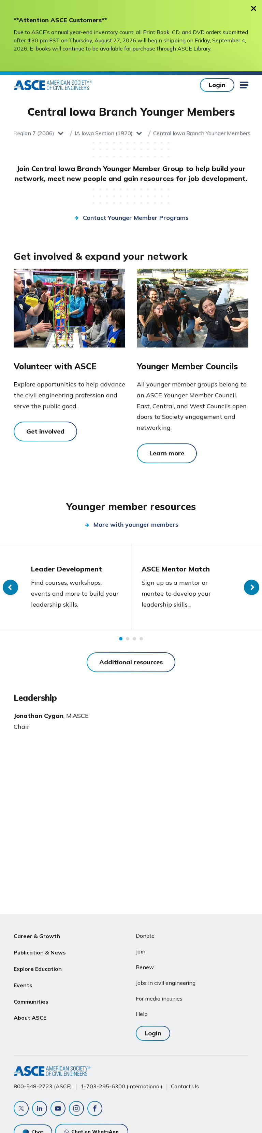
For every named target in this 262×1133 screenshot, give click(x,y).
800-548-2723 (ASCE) (43, 1086)
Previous (10, 587)
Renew (145, 967)
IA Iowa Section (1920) (104, 133)
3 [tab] (134, 638)
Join (140, 951)
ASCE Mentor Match (176, 569)
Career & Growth (37, 936)
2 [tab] (127, 638)
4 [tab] (141, 638)
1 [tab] (120, 638)
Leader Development (66, 569)
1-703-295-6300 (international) (121, 1086)
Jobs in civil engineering (165, 982)
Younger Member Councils (187, 366)
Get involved (45, 431)
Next (251, 587)
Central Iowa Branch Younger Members (201, 133)
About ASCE (30, 1017)
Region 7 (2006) (33, 133)
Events (23, 985)
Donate (145, 935)
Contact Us (185, 1086)
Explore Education (38, 968)
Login (217, 85)
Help (142, 1013)
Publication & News (40, 952)
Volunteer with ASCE (55, 366)
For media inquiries (159, 998)
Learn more (166, 453)
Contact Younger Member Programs (136, 218)
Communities (31, 1001)
